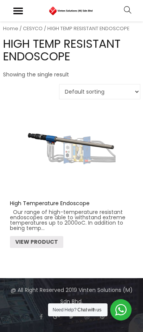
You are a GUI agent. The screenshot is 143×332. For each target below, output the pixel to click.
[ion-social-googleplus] (56, 316)
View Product (36, 242)
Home (10, 28)
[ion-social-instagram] (87, 316)
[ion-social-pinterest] (102, 316)
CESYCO (33, 28)
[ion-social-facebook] (41, 316)
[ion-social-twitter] (71, 316)
